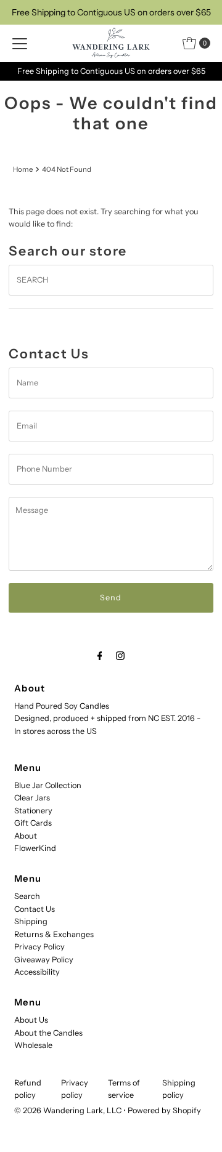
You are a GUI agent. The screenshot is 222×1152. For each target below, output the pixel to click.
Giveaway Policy (43, 959)
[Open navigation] (19, 43)
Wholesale (33, 1045)
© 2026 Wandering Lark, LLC (67, 1110)
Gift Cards (33, 823)
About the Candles (48, 1032)
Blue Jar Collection (47, 785)
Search (27, 896)
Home (23, 169)
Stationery (33, 810)
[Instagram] (120, 656)
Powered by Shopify (164, 1110)
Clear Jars (32, 797)
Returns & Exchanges (54, 934)
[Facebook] (99, 656)
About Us (31, 1020)
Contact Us (34, 909)
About (25, 835)
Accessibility (37, 972)
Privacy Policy (39, 946)
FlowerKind (35, 848)
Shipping (30, 921)
